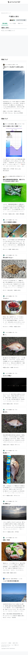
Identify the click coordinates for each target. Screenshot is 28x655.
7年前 (16, 219)
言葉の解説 (4, 23)
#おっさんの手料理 (18, 113)
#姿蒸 (4, 572)
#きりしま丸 (18, 168)
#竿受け (11, 326)
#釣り (4, 613)
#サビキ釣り (10, 111)
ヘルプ (12, 645)
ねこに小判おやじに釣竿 (10, 64)
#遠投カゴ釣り (17, 111)
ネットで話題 (13, 23)
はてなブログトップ (5, 646)
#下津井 (12, 168)
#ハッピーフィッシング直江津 (10, 615)
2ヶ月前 (20, 578)
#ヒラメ (5, 290)
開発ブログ (17, 645)
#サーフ (5, 531)
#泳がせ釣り (10, 290)
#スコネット (6, 326)
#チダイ (5, 617)
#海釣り (5, 111)
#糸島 (17, 214)
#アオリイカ (17, 495)
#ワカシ (9, 617)
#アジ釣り (5, 113)
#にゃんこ (10, 113)
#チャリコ (5, 249)
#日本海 (14, 617)
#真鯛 (9, 249)
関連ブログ (20, 23)
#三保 (4, 403)
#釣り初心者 (6, 170)
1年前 (17, 64)
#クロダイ (16, 367)
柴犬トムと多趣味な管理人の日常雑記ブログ (13, 176)
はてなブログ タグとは (5, 645)
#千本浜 (17, 531)
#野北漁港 (22, 214)
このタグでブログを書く (21, 20)
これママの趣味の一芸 (9, 219)
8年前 (16, 537)
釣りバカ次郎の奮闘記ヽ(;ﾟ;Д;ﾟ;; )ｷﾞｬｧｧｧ (13, 123)
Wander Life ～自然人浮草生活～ (11, 578)
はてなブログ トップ (7, 13)
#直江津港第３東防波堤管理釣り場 (14, 613)
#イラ (4, 495)
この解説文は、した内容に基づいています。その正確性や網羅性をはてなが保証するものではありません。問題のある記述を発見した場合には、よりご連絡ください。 (8, 31)
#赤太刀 (12, 444)
